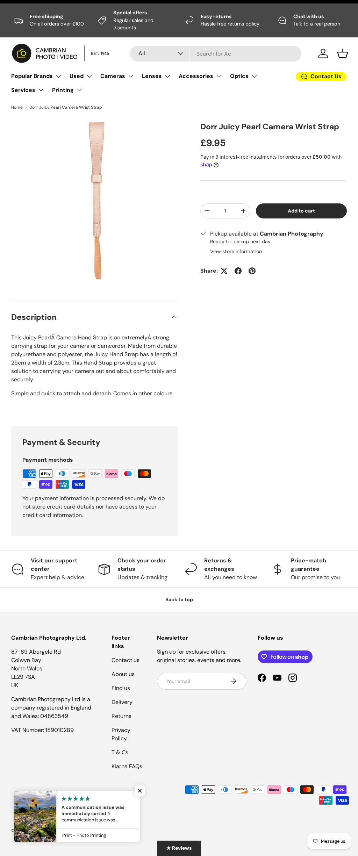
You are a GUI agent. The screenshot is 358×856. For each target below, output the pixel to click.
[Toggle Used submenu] (89, 76)
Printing (63, 90)
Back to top (179, 599)
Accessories (196, 76)
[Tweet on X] (224, 271)
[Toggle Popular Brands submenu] (58, 76)
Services (23, 90)
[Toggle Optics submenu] (254, 76)
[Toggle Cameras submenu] (131, 76)
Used (77, 76)
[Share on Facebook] (238, 271)
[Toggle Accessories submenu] (219, 76)
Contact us (125, 660)
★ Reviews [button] (179, 848)
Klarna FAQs (127, 766)
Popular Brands (32, 76)
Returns (121, 716)
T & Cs (120, 752)
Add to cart (301, 211)
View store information (236, 251)
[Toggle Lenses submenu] (167, 76)
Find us (121, 688)
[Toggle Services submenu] (41, 90)
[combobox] (215, 54)
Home (17, 107)
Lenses (152, 76)
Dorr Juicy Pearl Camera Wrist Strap (65, 107)
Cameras (112, 76)
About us (123, 674)
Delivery (122, 702)
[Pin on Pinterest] (252, 271)
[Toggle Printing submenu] (79, 90)
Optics (239, 76)
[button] (342, 53)
